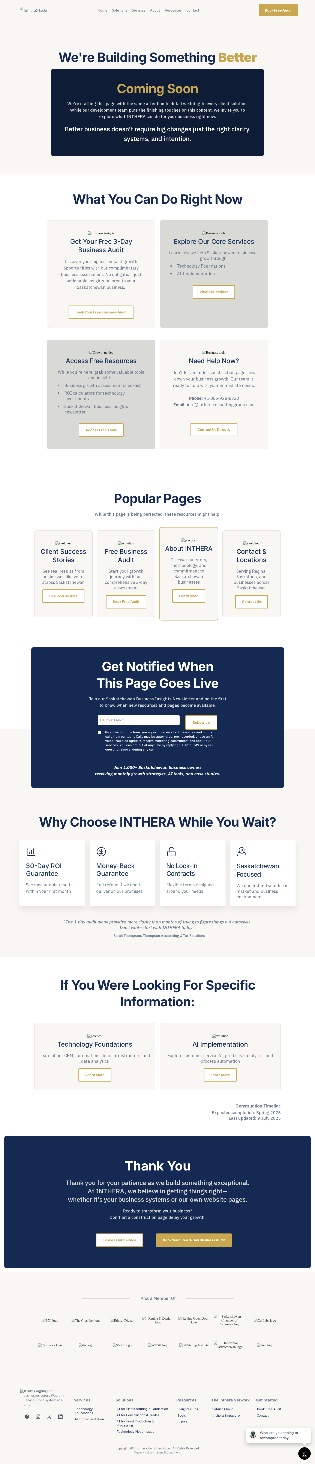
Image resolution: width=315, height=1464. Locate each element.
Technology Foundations (84, 1411)
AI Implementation (89, 1419)
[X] (49, 1416)
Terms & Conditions (168, 1452)
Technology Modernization (136, 1432)
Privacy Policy (143, 1452)
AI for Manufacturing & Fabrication (142, 1409)
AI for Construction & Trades (138, 1415)
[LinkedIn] (60, 1416)
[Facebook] (27, 1416)
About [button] (155, 10)
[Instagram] (38, 1416)
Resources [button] (173, 10)
